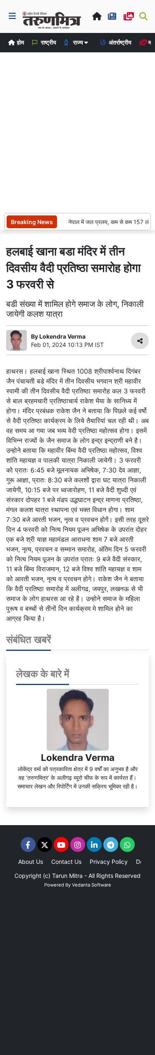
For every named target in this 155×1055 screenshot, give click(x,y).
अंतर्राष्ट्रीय (119, 42)
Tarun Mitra (67, 875)
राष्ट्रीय (48, 42)
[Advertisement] (77, 131)
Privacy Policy (109, 861)
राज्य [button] (78, 42)
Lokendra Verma (77, 757)
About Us (30, 861)
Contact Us (66, 861)
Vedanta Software (91, 885)
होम (20, 42)
